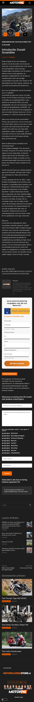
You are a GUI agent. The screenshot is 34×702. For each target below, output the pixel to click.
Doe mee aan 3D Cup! (26, 568)
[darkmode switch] (4, 699)
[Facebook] (13, 293)
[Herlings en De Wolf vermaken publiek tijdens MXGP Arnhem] (29, 550)
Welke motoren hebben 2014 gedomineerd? (8, 569)
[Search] (30, 505)
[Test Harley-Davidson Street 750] (17, 613)
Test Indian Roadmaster (11, 651)
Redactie (12, 57)
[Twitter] (17, 682)
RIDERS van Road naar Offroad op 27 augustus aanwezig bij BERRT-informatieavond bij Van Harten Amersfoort (13, 525)
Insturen (7, 473)
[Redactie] (6, 287)
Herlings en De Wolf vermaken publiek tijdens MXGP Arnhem (13, 549)
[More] (25, 34)
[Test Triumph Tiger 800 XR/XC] (17, 587)
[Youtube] (21, 682)
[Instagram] (13, 682)
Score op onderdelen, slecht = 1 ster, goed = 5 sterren (15, 430)
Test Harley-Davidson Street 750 (15, 624)
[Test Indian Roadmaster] (17, 640)
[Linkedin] (25, 682)
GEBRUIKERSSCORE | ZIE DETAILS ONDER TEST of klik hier (16, 43)
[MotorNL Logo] (18, 2)
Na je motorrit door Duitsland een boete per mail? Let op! (12, 534)
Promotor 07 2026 (7, 542)
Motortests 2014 (6, 601)
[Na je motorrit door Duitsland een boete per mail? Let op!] (29, 535)
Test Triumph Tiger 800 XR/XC (14, 598)
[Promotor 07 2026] (29, 542)
